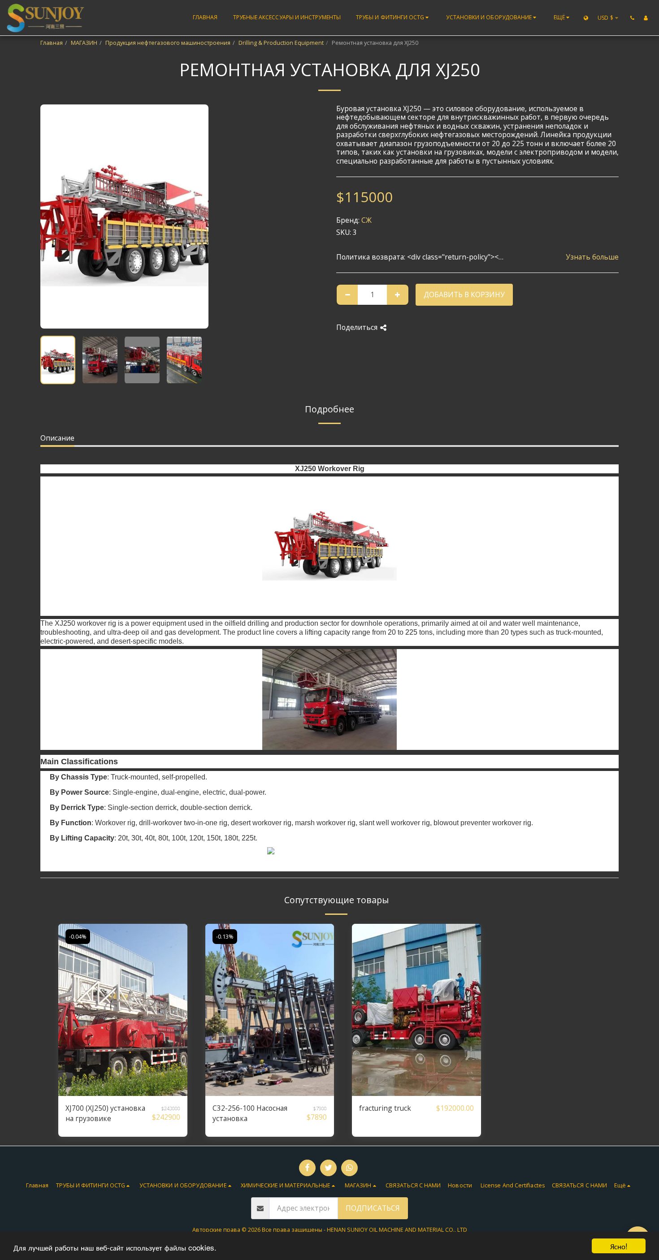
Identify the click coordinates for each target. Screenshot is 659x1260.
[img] (122, 1009)
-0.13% (225, 936)
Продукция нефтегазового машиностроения (167, 43)
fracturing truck (385, 1108)
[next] (194, 216)
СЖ (366, 220)
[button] (393, 18)
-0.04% (78, 936)
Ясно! (619, 1245)
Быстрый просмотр (123, 1091)
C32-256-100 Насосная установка (249, 1113)
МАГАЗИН (84, 43)
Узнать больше (592, 257)
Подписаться (373, 1208)
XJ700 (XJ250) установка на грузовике (105, 1113)
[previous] (55, 216)
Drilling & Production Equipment (281, 43)
